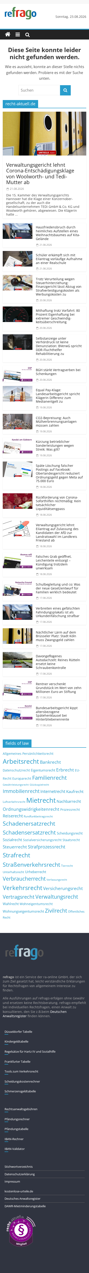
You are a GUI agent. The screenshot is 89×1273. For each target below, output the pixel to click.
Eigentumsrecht (43, 770)
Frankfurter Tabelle (17, 1061)
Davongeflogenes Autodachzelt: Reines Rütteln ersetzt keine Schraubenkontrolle (58, 662)
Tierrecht (67, 865)
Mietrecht (41, 800)
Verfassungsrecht (57, 879)
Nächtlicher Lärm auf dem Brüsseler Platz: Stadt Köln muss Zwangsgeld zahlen (56, 636)
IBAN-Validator (15, 1149)
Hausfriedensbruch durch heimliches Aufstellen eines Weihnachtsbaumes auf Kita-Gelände (58, 233)
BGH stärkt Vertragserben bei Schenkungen (58, 372)
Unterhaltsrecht (13, 872)
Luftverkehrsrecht (14, 801)
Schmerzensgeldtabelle (20, 1091)
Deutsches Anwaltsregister (22, 1198)
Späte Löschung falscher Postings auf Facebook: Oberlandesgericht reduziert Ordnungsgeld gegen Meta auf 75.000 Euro (59, 473)
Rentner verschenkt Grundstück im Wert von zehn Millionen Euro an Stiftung (58, 688)
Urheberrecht (35, 871)
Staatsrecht (71, 840)
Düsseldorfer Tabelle (18, 1032)
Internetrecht (52, 791)
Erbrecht (65, 770)
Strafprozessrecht (46, 846)
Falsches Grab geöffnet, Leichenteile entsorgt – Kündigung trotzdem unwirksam (54, 562)
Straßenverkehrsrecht (31, 864)
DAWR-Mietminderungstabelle (25, 1206)
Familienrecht (49, 777)
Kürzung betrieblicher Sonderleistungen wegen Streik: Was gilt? (55, 445)
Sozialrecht (12, 839)
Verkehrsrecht (22, 888)
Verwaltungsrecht (56, 896)
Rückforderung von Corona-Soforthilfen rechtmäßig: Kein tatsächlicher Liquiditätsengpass (58, 503)
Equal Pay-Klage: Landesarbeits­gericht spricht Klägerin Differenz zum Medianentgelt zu (58, 396)
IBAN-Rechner (14, 1139)
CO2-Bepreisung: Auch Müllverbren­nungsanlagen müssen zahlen (56, 422)
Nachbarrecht (69, 801)
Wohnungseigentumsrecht (23, 911)
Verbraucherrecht (24, 878)
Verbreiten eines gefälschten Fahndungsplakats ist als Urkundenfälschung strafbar (58, 612)
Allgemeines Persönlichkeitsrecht (28, 753)
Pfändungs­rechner (17, 1119)
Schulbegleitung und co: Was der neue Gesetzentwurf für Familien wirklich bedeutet (58, 588)
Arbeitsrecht (21, 761)
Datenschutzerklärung (20, 1174)
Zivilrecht (56, 910)
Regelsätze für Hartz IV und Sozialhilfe (30, 1051)
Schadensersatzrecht (29, 832)
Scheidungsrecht (70, 833)
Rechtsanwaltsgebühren (21, 1109)
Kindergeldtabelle (16, 1041)
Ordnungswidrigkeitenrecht (31, 809)
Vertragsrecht (18, 896)
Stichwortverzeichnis (19, 1167)
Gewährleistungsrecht (16, 784)
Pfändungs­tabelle (16, 1129)
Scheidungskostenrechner (22, 1081)
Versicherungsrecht (63, 888)
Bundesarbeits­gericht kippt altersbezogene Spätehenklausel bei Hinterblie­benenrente (57, 713)
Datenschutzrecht (16, 770)
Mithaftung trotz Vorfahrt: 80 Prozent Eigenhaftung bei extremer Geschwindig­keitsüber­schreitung (58, 316)
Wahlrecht (11, 903)
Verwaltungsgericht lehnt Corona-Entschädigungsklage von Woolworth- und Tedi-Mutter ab (40, 173)
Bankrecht (50, 762)
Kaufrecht (75, 791)
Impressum (12, 1181)
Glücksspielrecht (39, 784)
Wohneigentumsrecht (36, 904)
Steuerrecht (15, 847)
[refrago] (8, 34)
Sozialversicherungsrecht (42, 840)
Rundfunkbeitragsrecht (38, 816)
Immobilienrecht (21, 791)
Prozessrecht (70, 810)
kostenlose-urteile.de (19, 1191)
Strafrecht (16, 855)
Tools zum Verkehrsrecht (21, 1071)
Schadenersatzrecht (29, 823)
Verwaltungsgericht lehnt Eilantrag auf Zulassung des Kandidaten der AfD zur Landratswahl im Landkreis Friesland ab (57, 532)
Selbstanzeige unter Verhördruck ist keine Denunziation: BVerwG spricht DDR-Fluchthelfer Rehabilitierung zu (59, 346)
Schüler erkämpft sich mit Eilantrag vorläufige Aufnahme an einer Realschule (59, 259)
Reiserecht (13, 816)
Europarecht (21, 778)
